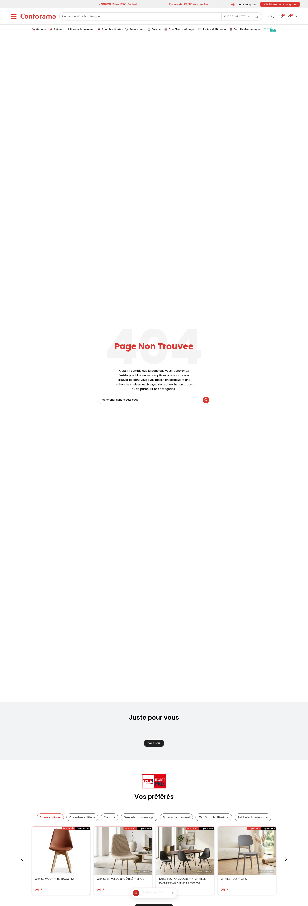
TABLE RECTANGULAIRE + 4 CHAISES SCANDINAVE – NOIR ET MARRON (182, 880)
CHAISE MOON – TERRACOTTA (54, 879)
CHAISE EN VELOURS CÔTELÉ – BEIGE (120, 879)
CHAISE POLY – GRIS (234, 879)
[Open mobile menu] (14, 16)
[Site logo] (38, 16)
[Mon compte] (272, 16)
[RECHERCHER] (256, 16)
